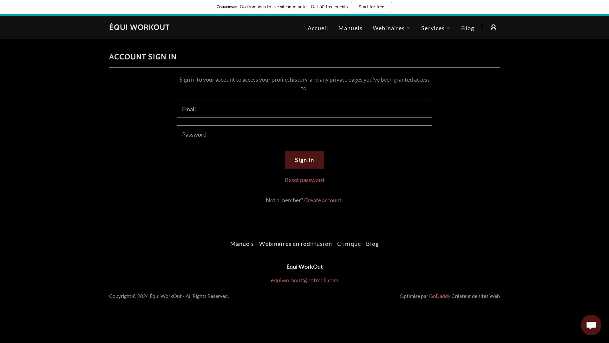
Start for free (371, 7)
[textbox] (304, 109)
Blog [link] (467, 27)
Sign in (304, 159)
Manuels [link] (350, 27)
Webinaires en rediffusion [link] (295, 243)
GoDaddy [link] (439, 296)
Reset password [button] (304, 179)
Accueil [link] (318, 27)
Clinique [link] (349, 243)
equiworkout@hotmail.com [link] (304, 280)
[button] (392, 28)
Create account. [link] (323, 200)
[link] (139, 27)
